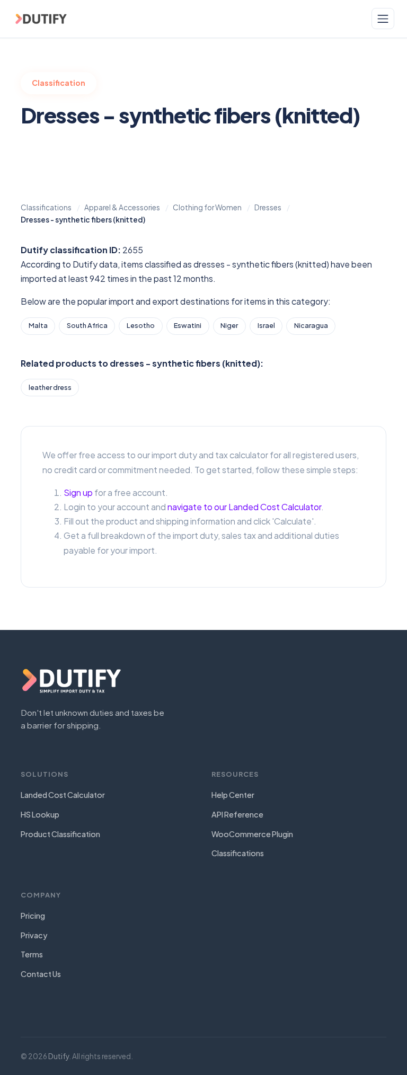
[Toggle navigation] (382, 18)
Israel (266, 325)
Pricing (33, 915)
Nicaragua (311, 325)
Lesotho (141, 325)
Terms (32, 954)
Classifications (237, 853)
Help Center (232, 794)
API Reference (237, 814)
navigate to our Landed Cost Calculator (244, 506)
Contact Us (41, 974)
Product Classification (60, 834)
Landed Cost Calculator (63, 794)
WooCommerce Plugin (252, 834)
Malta (38, 325)
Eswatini (187, 325)
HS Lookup (40, 814)
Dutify (58, 1056)
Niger (229, 325)
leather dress (50, 387)
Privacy (34, 935)
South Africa (87, 325)
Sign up (78, 492)
